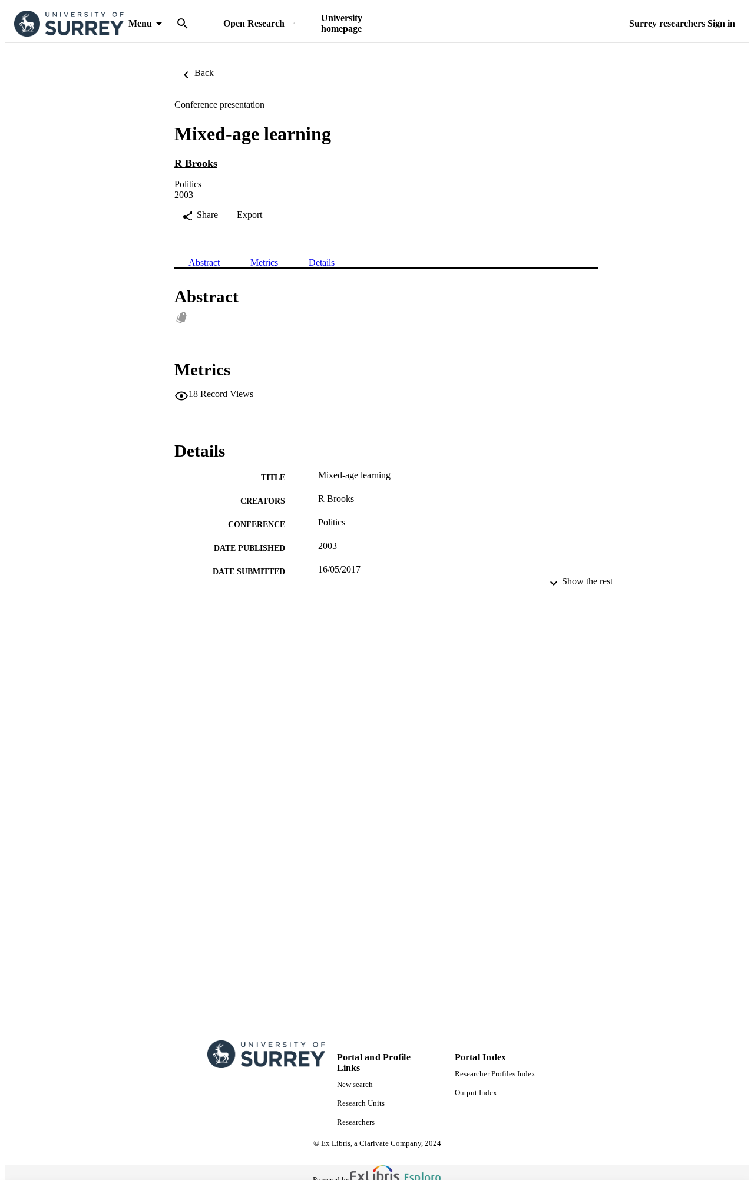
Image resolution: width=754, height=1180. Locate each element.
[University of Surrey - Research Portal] (69, 24)
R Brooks (195, 163)
